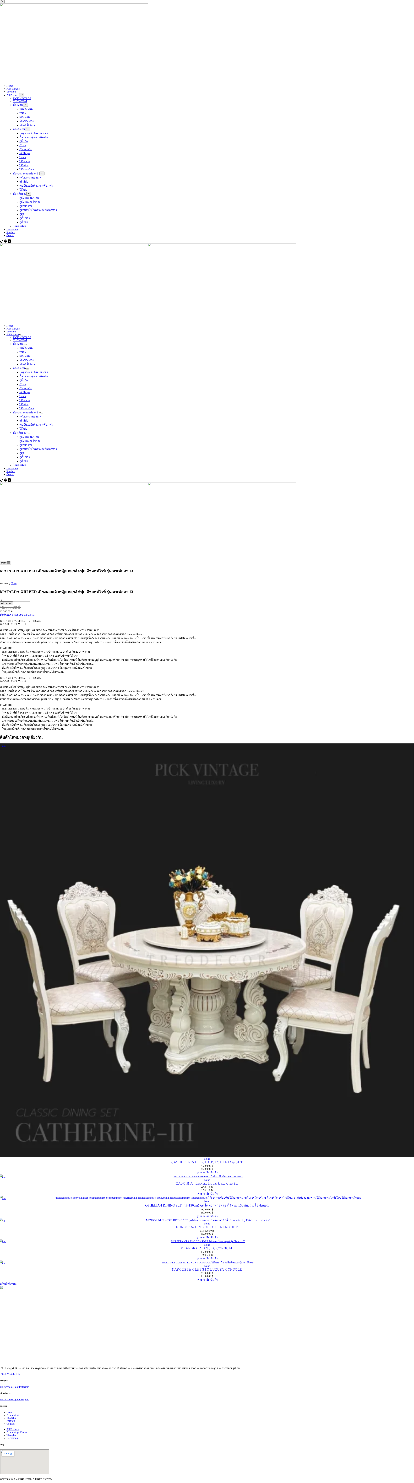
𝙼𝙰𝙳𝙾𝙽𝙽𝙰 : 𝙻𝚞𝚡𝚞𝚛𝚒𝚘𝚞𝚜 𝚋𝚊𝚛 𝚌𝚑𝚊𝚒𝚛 (207, 1183)
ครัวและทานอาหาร (30, 416)
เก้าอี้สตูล (24, 392)
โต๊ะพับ (23, 428)
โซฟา (22, 396)
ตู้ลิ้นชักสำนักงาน (29, 436)
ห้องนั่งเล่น (19, 368)
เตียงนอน (24, 356)
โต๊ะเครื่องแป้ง (27, 364)
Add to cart (6, 603)
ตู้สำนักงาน (25, 445)
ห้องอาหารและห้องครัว (26, 412)
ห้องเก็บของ (19, 432)
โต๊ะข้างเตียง (26, 360)
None (13, 583)
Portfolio (10, 471)
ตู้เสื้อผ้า (23, 461)
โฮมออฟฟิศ (19, 465)
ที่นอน (22, 352)
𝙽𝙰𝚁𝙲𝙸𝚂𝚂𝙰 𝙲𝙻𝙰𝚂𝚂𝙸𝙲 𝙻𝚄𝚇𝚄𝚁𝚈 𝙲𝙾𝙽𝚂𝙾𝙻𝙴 (207, 1269)
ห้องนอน (18, 343)
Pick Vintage (13, 328)
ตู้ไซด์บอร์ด (25, 388)
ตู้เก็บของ (24, 457)
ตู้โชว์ (22, 384)
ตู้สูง (21, 453)
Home (9, 325)
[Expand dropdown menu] (22, 335)
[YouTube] (9, 480)
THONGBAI (20, 340)
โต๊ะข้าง (23, 404)
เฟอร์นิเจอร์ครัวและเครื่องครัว (36, 424)
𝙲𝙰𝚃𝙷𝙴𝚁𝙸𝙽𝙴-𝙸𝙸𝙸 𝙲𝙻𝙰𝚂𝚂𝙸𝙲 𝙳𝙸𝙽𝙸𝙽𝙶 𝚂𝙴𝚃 (207, 1162)
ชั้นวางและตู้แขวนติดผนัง (33, 376)
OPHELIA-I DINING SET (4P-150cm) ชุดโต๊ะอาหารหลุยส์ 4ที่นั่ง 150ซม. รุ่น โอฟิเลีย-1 (207, 1205)
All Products (12, 334)
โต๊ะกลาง (24, 400)
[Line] (6, 480)
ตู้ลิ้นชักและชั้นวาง (29, 440)
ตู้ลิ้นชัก (23, 380)
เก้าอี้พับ (23, 420)
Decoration (12, 468)
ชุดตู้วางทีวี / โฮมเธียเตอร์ (33, 372)
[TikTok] (2, 480)
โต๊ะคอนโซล (26, 408)
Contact (10, 474)
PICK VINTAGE (22, 337)
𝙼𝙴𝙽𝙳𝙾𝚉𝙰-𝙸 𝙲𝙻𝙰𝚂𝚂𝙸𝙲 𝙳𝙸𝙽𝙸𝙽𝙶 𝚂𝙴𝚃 (207, 1227)
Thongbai (11, 331)
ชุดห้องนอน (26, 347)
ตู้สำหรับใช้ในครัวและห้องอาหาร (38, 449)
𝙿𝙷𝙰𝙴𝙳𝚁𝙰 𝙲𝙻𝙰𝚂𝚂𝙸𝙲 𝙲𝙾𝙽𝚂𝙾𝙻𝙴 (207, 1248)
